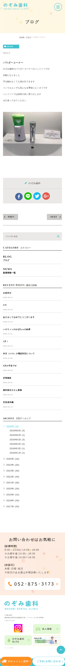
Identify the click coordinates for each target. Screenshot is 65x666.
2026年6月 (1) (17, 435)
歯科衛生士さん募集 (12, 390)
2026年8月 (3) (17, 430)
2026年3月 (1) (17, 448)
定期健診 (7, 378)
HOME (21, 37)
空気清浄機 (8, 402)
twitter (37, 196)
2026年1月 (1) (17, 453)
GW (5, 305)
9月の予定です (10, 366)
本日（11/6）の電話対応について (19, 353)
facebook (19, 196)
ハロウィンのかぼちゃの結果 (16, 329)
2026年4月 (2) (17, 444)
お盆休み (7, 293)
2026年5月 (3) (17, 439)
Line (28, 196)
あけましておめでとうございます (19, 317)
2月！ (5, 341)
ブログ (28, 37)
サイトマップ (10, 620)
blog (10, 46)
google (46, 196)
